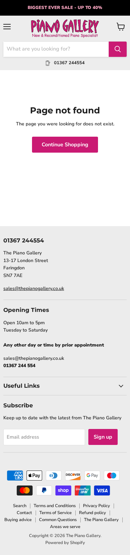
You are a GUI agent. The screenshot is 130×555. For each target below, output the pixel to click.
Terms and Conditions (55, 506)
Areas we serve (65, 527)
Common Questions (58, 520)
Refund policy (92, 513)
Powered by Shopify (65, 543)
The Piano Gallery (101, 520)
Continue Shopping (65, 144)
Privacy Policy (96, 506)
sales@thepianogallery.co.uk (33, 288)
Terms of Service (55, 513)
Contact (24, 513)
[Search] (118, 49)
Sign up (103, 437)
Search (19, 506)
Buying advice (18, 520)
